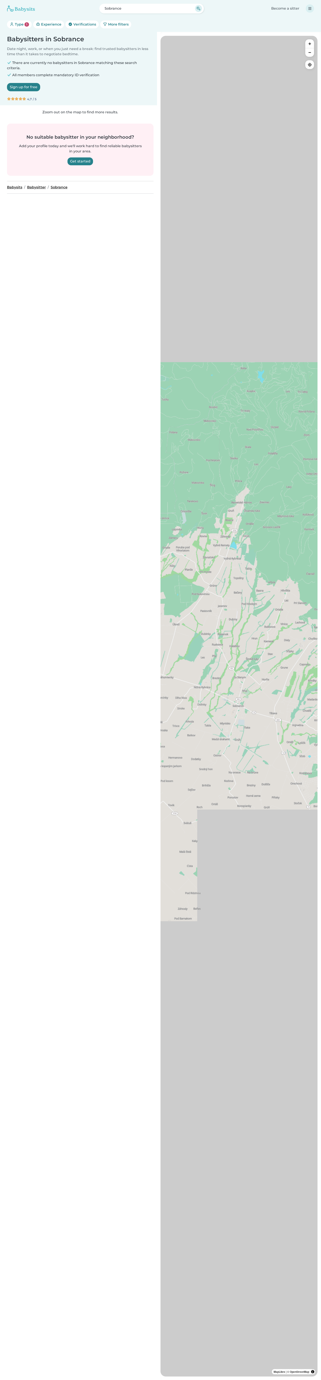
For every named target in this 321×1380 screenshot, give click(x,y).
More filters (118, 24)
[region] (239, 706)
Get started (80, 161)
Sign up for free (23, 87)
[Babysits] (21, 8)
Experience (50, 24)
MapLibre (279, 1372)
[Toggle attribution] (312, 1371)
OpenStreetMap (299, 1372)
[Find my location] (309, 64)
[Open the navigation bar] (310, 8)
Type (20, 24)
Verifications (84, 24)
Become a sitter (285, 8)
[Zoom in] (309, 43)
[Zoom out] (309, 52)
